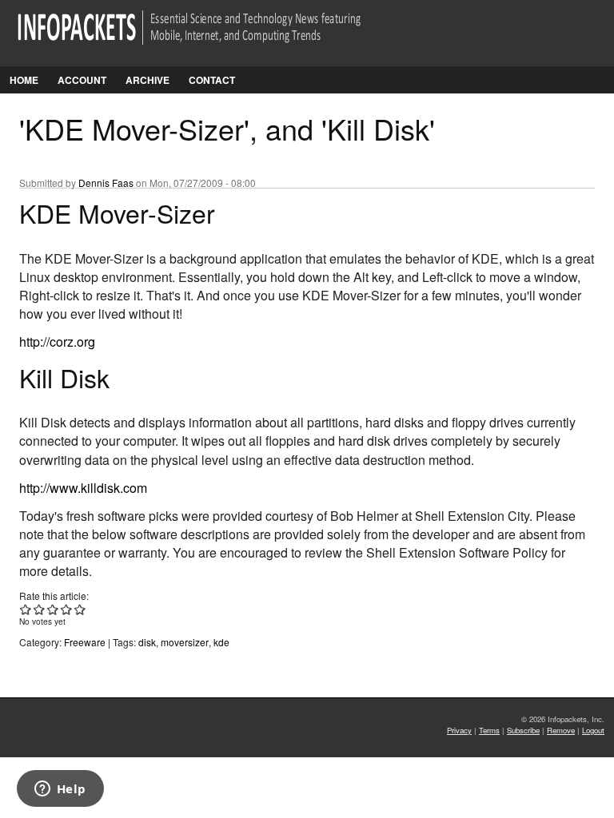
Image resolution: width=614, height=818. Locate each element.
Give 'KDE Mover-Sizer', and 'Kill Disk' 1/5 (26, 609)
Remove (561, 730)
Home (24, 80)
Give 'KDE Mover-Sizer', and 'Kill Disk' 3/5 (53, 609)
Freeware (85, 642)
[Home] (211, 37)
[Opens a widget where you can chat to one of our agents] (60, 790)
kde (221, 642)
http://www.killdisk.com (83, 487)
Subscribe (523, 730)
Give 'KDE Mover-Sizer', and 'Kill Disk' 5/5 (80, 609)
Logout (593, 730)
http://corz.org (57, 341)
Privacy (459, 730)
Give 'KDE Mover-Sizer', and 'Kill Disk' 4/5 (67, 609)
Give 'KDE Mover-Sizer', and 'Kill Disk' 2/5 (39, 609)
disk (147, 642)
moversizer (185, 642)
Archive (147, 80)
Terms (489, 730)
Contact (212, 80)
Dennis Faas (106, 182)
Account (82, 80)
